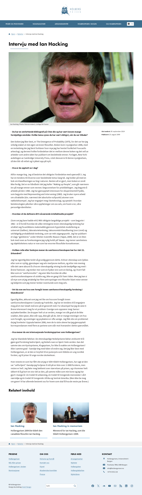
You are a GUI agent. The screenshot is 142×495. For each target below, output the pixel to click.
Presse (42, 474)
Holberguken (76, 466)
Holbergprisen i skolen (17, 466)
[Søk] (75, 486)
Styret (42, 466)
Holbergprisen (14, 459)
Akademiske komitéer (48, 470)
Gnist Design (26, 487)
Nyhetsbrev (75, 474)
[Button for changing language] (130, 24)
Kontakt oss (44, 463)
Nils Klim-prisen (15, 463)
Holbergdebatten (77, 470)
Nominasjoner (14, 470)
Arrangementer (77, 459)
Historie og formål (47, 459)
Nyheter (74, 463)
